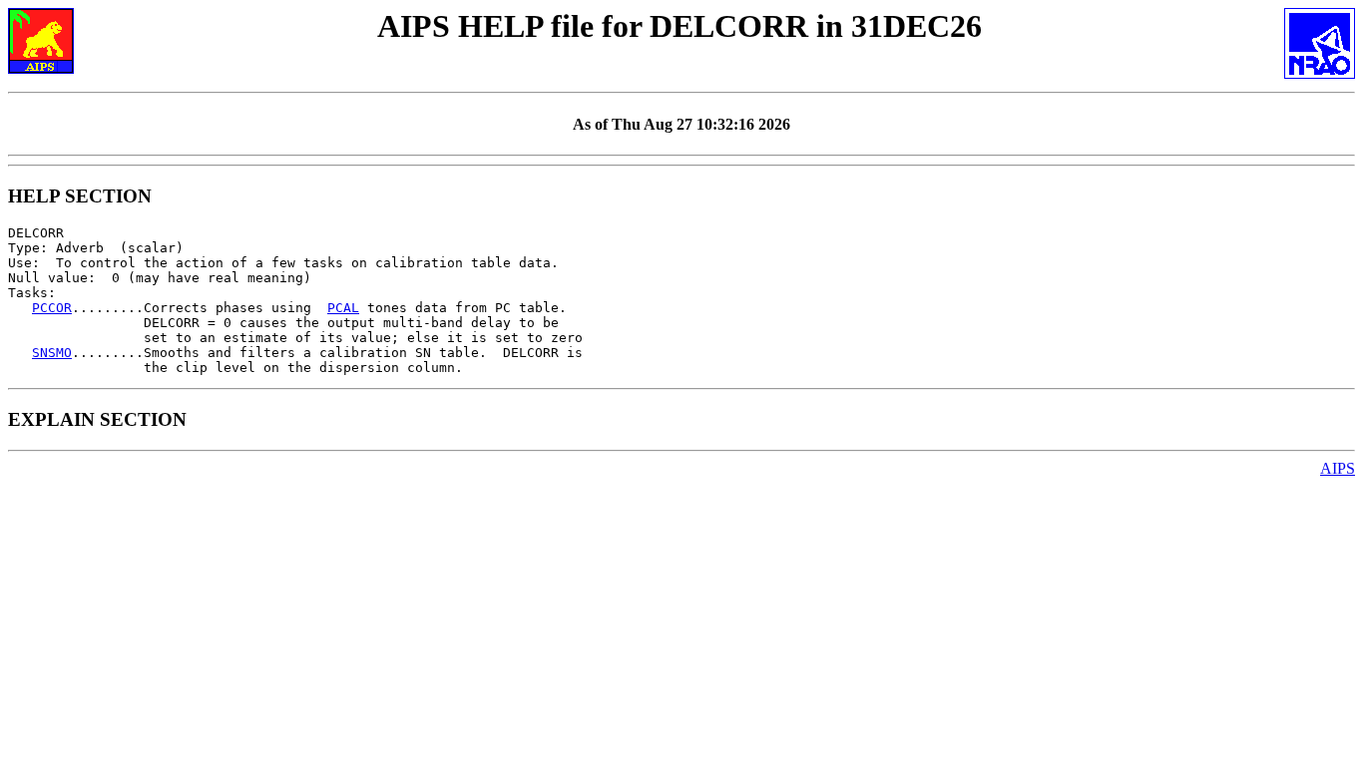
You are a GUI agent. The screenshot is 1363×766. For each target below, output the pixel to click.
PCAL (343, 307)
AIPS (1337, 468)
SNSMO (52, 352)
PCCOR (52, 307)
